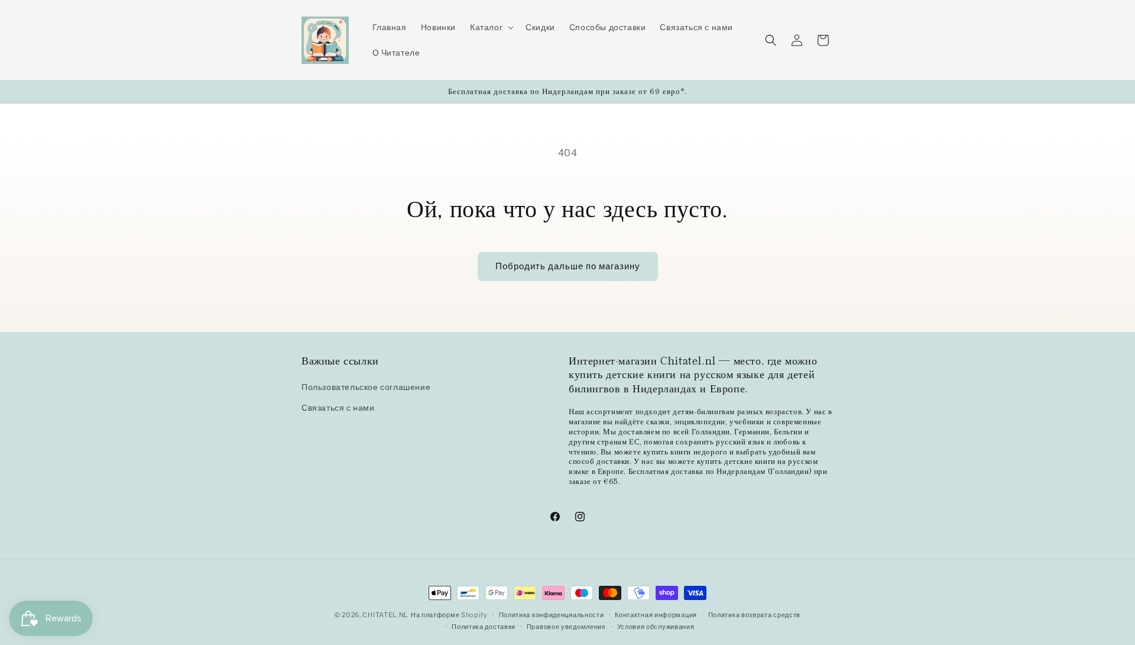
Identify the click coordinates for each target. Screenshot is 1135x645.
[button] (490, 27)
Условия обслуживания (656, 627)
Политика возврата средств (754, 615)
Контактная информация (656, 615)
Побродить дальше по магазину (567, 266)
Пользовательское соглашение (365, 387)
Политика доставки (483, 627)
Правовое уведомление (566, 627)
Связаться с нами (338, 408)
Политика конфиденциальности (551, 615)
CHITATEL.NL (385, 615)
